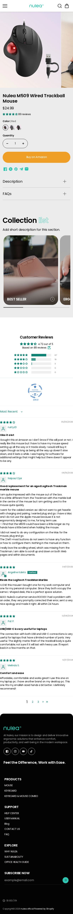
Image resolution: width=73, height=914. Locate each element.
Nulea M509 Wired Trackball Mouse (34, 98)
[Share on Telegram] (21, 169)
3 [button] (38, 702)
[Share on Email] (26, 169)
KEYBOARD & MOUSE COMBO (21, 796)
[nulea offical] (36, 5)
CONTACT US (12, 829)
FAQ (6, 834)
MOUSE (8, 785)
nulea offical (27, 908)
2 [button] (32, 702)
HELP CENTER (11, 813)
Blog (6, 824)
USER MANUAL (12, 818)
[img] (7, 422)
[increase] (23, 143)
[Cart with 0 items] (66, 5)
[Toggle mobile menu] (15, 6)
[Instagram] (15, 751)
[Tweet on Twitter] (10, 169)
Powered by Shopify (44, 908)
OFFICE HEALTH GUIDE (16, 862)
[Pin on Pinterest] (16, 169)
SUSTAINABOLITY (13, 857)
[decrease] (7, 143)
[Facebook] (7, 751)
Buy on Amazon (36, 157)
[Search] (59, 5)
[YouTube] (23, 751)
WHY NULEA (10, 851)
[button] (66, 5)
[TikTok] (31, 751)
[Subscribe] (66, 880)
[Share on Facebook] (5, 169)
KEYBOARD (10, 790)
